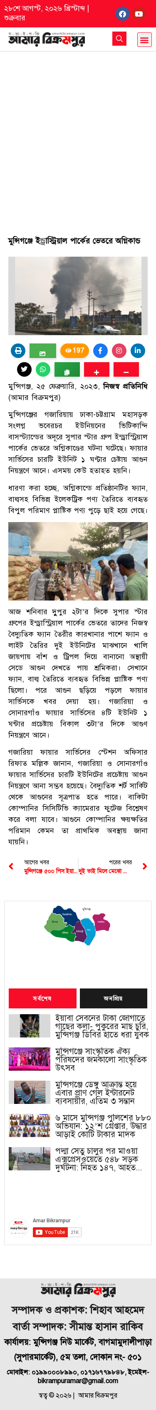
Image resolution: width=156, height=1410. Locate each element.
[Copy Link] (67, 369)
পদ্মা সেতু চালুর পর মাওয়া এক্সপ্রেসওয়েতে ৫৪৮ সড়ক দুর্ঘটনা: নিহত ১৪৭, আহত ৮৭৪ (96, 1159)
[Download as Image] (43, 350)
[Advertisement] (78, 133)
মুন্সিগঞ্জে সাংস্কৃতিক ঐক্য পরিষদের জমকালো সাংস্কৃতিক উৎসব (101, 1059)
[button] (144, 39)
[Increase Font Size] (96, 369)
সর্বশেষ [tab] (42, 999)
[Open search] (119, 39)
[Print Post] (18, 350)
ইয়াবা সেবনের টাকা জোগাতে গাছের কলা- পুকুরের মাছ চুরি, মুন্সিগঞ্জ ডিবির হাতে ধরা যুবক (102, 1026)
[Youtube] (139, 14)
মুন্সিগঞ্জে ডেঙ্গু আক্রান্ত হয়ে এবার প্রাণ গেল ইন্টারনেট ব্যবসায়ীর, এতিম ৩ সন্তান (96, 1093)
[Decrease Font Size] (126, 369)
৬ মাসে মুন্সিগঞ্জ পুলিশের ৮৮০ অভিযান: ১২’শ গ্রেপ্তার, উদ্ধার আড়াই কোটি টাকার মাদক (103, 1126)
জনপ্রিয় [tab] (113, 999)
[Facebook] (123, 14)
